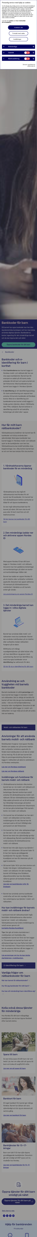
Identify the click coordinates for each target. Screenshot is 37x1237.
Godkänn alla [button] (18, 27)
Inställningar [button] (17, 39)
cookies (11, 21)
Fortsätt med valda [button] (18, 33)
